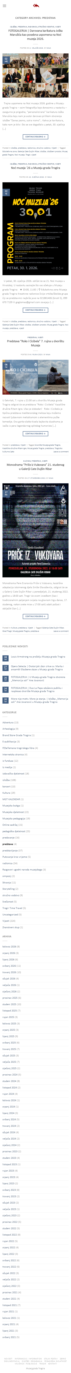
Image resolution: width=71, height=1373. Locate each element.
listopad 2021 (9, 1305)
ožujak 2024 (8, 1132)
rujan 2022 (8, 1241)
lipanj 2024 (8, 1113)
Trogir (28, 155)
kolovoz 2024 (9, 1100)
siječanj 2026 (9, 991)
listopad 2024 (9, 1087)
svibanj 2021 (9, 1337)
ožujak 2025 (8, 1055)
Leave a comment (61, 452)
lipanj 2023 (8, 1183)
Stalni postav (51, 1359)
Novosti (8, 1359)
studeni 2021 (9, 1299)
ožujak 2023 (8, 1202)
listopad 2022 (9, 1235)
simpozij (6, 876)
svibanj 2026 (9, 966)
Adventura (8, 722)
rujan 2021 (8, 1311)
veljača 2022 (9, 1279)
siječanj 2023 (9, 1215)
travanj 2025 (9, 1049)
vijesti (33, 155)
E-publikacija (9, 741)
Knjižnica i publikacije (26, 1364)
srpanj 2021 (8, 1324)
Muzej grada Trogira (55, 325)
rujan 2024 (8, 1094)
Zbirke (63, 1359)
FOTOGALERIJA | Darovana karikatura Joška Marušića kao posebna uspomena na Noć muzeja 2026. (35, 35)
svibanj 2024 (9, 1119)
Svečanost (7, 901)
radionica (32, 27)
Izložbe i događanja (32, 1361)
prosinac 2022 (10, 1222)
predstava (22, 27)
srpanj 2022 (8, 1247)
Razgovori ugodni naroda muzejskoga (22, 869)
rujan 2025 (8, 1017)
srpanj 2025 (8, 1030)
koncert (6, 786)
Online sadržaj (10, 825)
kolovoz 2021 (9, 1318)
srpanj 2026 (8, 953)
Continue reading (35, 137)
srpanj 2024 (8, 1106)
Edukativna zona (9, 151)
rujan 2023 (8, 1170)
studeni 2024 (9, 1081)
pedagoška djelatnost (13, 831)
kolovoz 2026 (9, 946)
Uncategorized (10, 914)
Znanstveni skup (10, 927)
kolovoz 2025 (9, 1023)
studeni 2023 (9, 1158)
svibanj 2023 (9, 1190)
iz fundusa (7, 761)
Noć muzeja (20, 155)
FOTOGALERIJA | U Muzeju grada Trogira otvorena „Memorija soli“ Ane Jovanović (38, 679)
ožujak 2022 (8, 1273)
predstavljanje (10, 850)
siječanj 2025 (9, 1068)
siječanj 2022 (9, 1286)
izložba (13, 27)
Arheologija (8, 729)
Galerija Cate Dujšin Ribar (28, 151)
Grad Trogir (7, 631)
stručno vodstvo (46, 27)
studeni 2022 (9, 1228)
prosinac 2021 (10, 1292)
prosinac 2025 (10, 998)
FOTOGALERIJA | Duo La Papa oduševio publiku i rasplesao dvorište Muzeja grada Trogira (37, 690)
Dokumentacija (11, 1361)
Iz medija (7, 767)
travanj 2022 (9, 1267)
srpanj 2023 (8, 1177)
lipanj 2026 (8, 959)
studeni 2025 (9, 1004)
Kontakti (52, 1364)
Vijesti (58, 27)
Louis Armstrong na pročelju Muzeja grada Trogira (38, 656)
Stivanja (6, 882)
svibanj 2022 (9, 1260)
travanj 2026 (9, 972)
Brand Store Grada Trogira (16, 735)
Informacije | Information (28, 1359)
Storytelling (8, 889)
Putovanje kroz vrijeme (14, 857)
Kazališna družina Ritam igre (14, 448)
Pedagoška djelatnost (55, 1361)
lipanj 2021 (8, 1331)
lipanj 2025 (8, 1036)
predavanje (8, 837)
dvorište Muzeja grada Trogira (47, 445)
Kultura (27, 461)
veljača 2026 (9, 985)
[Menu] (4, 6)
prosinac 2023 (10, 1151)
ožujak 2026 (8, 978)
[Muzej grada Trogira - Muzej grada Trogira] (35, 6)
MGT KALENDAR (11, 799)
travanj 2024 (9, 1126)
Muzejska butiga (11, 805)
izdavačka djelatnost (13, 773)
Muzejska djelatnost (13, 812)
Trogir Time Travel (12, 908)
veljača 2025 (9, 1062)
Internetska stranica (13, 754)
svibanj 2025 (9, 1042)
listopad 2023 (9, 1164)
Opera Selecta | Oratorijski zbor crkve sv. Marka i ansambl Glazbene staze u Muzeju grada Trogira (37, 668)
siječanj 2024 (9, 1145)
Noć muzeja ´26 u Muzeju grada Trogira (35, 168)
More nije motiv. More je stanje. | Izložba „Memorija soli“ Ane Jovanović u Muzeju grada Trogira (39, 700)
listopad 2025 (9, 1010)
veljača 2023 (9, 1209)
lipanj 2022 (8, 1254)
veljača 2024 (9, 1138)
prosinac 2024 (10, 1074)
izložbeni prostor (54, 151)
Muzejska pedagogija (13, 818)
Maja (49, 48)
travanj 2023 (9, 1196)
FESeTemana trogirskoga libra (18, 748)
